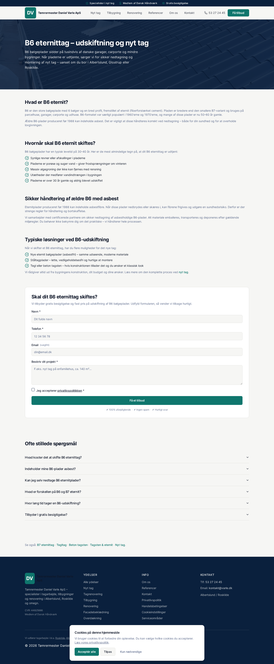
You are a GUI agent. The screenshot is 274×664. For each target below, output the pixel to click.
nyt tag (183, 272)
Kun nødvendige (131, 651)
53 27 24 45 (217, 12)
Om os (173, 12)
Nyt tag (95, 12)
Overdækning (92, 618)
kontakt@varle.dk (220, 588)
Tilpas (108, 651)
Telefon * (37, 328)
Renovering (134, 12)
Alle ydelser (90, 582)
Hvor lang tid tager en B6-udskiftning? (52, 503)
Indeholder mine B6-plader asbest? (50, 469)
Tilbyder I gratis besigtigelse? (46, 515)
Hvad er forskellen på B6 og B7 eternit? (53, 492)
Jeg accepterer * (60, 390)
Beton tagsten (78, 545)
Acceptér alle (87, 651)
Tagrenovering (92, 594)
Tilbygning (114, 12)
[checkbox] (33, 389)
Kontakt (189, 12)
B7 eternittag (45, 545)
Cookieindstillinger (154, 612)
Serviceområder (152, 618)
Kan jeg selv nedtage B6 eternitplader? (53, 480)
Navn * (36, 311)
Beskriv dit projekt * (44, 361)
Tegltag (62, 545)
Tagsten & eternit (101, 545)
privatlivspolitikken (69, 390)
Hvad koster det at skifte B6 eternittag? (53, 457)
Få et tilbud (137, 400)
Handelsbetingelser (154, 606)
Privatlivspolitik (151, 600)
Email (40, 345)
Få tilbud (238, 12)
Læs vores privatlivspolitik (92, 642)
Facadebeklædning (96, 612)
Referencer (155, 12)
